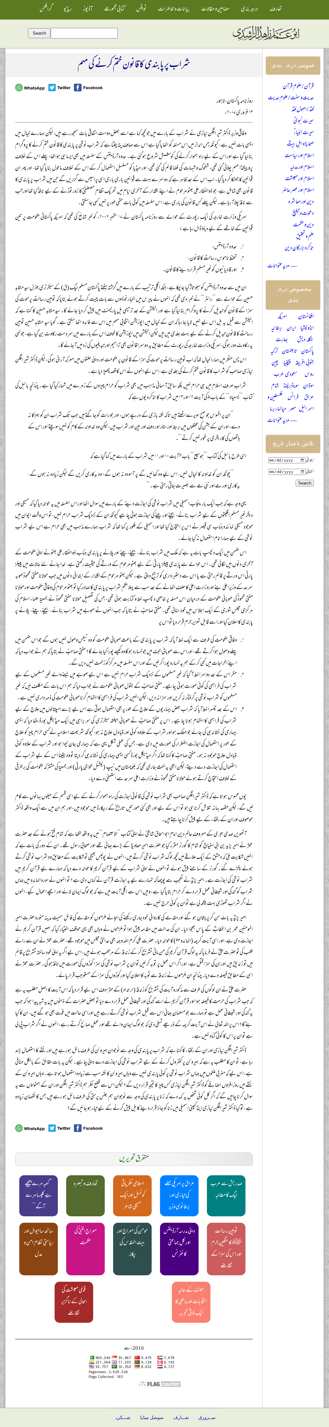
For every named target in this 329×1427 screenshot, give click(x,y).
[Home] (265, 40)
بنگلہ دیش (305, 340)
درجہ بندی (249, 9)
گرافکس (46, 9)
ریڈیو (68, 9)
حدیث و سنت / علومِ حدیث (291, 98)
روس (309, 374)
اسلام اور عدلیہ (302, 167)
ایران (291, 328)
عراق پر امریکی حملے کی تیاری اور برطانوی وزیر (179, 1196)
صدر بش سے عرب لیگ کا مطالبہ (226, 1190)
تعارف (276, 9)
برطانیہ (276, 328)
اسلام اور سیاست (299, 156)
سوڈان (308, 386)
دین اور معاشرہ (301, 202)
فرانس (293, 398)
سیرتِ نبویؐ (303, 121)
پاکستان (307, 351)
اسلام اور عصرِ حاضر (298, 190)
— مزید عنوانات (282, 266)
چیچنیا (287, 363)
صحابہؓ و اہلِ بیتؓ (300, 144)
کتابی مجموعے (114, 9)
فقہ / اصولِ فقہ (302, 110)
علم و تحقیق (305, 237)
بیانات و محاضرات (174, 9)
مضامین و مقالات (215, 9)
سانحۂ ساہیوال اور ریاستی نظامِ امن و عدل (38, 1243)
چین (275, 363)
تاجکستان (290, 351)
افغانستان (306, 317)
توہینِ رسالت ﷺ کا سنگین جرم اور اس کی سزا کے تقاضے (226, 1249)
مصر (292, 409)
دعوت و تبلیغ (303, 213)
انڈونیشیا (307, 328)
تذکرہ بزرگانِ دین (299, 248)
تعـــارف (181, 1417)
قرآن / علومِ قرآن (298, 86)
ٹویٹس (141, 9)
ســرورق (207, 1417)
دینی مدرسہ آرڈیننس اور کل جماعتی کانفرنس (179, 1243)
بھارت (282, 340)
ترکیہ (274, 351)
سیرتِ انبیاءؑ (304, 133)
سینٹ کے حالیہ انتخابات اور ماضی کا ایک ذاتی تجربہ (191, 1302)
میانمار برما (278, 409)
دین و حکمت (303, 225)
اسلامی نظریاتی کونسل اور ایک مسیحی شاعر (132, 1196)
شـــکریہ (122, 1417)
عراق (309, 398)
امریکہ (282, 317)
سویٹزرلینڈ (291, 386)
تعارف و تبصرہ (86, 1184)
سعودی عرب (285, 374)
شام (275, 386)
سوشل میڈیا (152, 1417)
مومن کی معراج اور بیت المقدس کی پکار (132, 1243)
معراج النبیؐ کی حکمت (85, 1237)
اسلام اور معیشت (299, 179)
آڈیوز (88, 9)
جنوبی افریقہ (304, 363)
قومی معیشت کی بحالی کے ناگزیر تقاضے (73, 1302)
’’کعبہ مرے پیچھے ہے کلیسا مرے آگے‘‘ (38, 1196)
